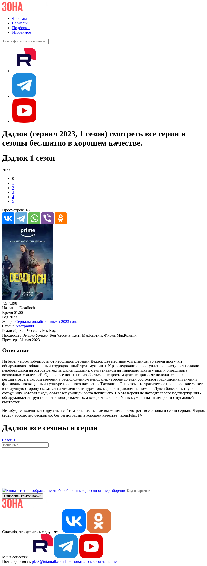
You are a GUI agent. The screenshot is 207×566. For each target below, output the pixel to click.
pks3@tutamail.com (48, 561)
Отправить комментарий (22, 496)
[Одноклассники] (61, 218)
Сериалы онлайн (29, 321)
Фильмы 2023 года (61, 321)
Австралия (24, 326)
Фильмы (19, 18)
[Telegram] (21, 218)
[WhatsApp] (34, 218)
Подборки (21, 27)
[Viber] (47, 218)
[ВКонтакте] (8, 218)
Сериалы (20, 23)
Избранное (21, 32)
